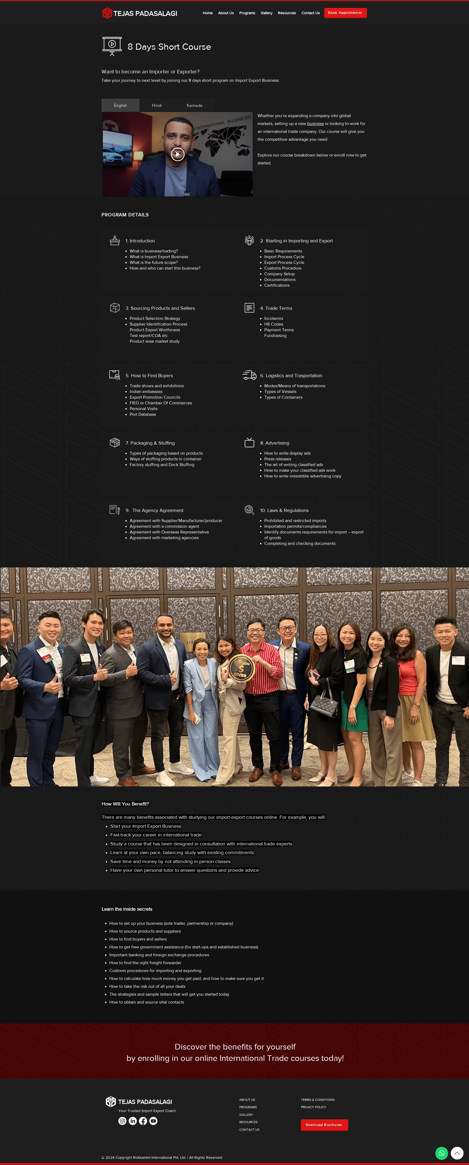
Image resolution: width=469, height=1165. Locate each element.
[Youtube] (153, 1121)
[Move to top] (457, 1153)
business (315, 123)
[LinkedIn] (133, 1121)
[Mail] (441, 1153)
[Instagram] (122, 1121)
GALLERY (246, 1115)
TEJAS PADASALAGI (145, 13)
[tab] (121, 105)
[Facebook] (143, 1121)
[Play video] (178, 154)
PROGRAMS (248, 1107)
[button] (247, 13)
